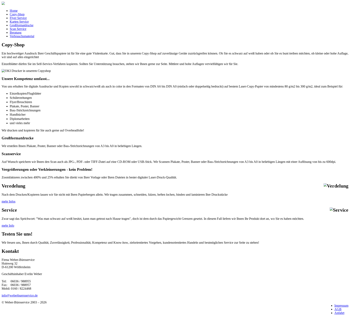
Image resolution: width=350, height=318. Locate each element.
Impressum (341, 305)
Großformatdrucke (21, 25)
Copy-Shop (17, 14)
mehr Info (8, 225)
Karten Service (19, 21)
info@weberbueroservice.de (20, 295)
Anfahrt (339, 313)
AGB (337, 309)
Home (14, 10)
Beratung (15, 32)
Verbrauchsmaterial (22, 36)
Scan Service (18, 29)
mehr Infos (8, 201)
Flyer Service (18, 18)
